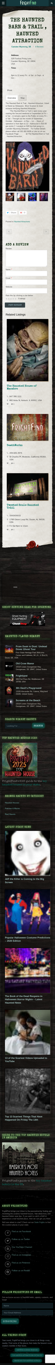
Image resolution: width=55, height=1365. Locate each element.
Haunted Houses (12, 803)
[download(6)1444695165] (27, 166)
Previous (7, 197)
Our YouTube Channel (22, 1247)
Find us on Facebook (21, 1231)
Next (47, 197)
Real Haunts (10, 814)
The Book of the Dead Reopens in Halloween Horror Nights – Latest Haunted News (23, 999)
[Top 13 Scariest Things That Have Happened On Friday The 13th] (27, 1113)
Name (9, 269)
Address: (15, 55)
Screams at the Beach (28, 700)
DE (30, 47)
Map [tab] (23, 98)
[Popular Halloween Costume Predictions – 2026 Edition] (27, 934)
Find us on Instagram (21, 1255)
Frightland (21, 675)
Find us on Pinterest (21, 1263)
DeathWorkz (15, 445)
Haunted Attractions (22, 222)
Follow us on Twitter (21, 1239)
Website (9, 287)
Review (9, 248)
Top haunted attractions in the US (27, 1355)
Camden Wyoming (19, 47)
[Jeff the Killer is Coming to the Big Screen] (27, 875)
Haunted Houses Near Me (27, 1350)
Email (9, 278)
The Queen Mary (9, 231)
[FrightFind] (28, 3)
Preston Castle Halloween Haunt (46, 231)
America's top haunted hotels (27, 1361)
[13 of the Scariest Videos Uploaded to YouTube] (27, 1054)
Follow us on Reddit (21, 1270)
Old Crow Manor (25, 663)
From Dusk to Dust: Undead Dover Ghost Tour (31, 648)
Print (9, 90)
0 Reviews (39, 47)
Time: (13, 68)
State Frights (39, 1222)
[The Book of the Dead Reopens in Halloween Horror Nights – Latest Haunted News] (27, 992)
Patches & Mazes (12, 808)
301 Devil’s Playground (28, 688)
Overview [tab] (12, 98)
